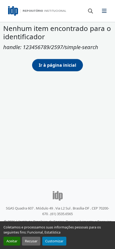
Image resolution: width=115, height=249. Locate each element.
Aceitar (11, 241)
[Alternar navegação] (104, 11)
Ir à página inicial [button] (57, 65)
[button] (88, 11)
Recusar (31, 241)
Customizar (54, 241)
